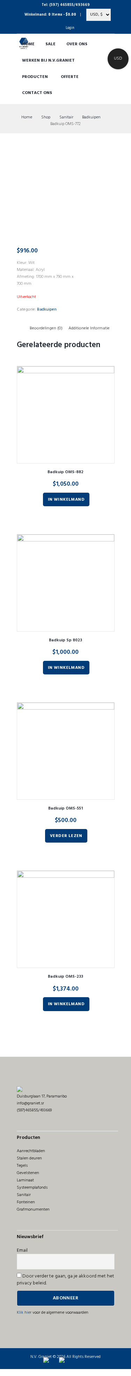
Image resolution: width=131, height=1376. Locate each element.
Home (28, 44)
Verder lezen (66, 835)
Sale (50, 44)
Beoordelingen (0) (46, 328)
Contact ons (37, 92)
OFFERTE (70, 76)
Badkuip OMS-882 (65, 472)
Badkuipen (91, 117)
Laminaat (25, 1180)
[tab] (46, 328)
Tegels (22, 1165)
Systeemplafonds (32, 1187)
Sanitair (66, 117)
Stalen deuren (29, 1158)
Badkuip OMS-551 (65, 808)
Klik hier (24, 1312)
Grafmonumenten (33, 1209)
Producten (35, 76)
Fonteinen (26, 1202)
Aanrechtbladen (31, 1151)
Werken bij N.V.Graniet (48, 60)
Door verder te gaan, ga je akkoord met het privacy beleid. (65, 1280)
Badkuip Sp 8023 (65, 640)
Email (22, 1250)
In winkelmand (66, 499)
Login (70, 28)
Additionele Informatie (89, 328)
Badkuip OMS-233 (65, 976)
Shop (45, 117)
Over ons (76, 44)
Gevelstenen (28, 1173)
